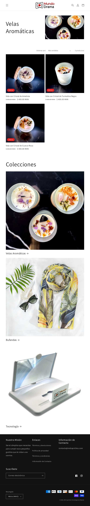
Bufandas (11, 340)
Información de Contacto (41, 461)
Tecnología (12, 426)
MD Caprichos (67, 500)
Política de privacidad (40, 451)
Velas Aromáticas (16, 253)
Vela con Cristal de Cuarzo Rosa (19, 145)
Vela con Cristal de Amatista (18, 96)
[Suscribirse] (42, 475)
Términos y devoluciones (41, 445)
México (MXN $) (13, 496)
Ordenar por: (41, 50)
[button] (7, 5)
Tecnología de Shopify (78, 500)
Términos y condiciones (41, 456)
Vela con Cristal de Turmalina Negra (60, 96)
